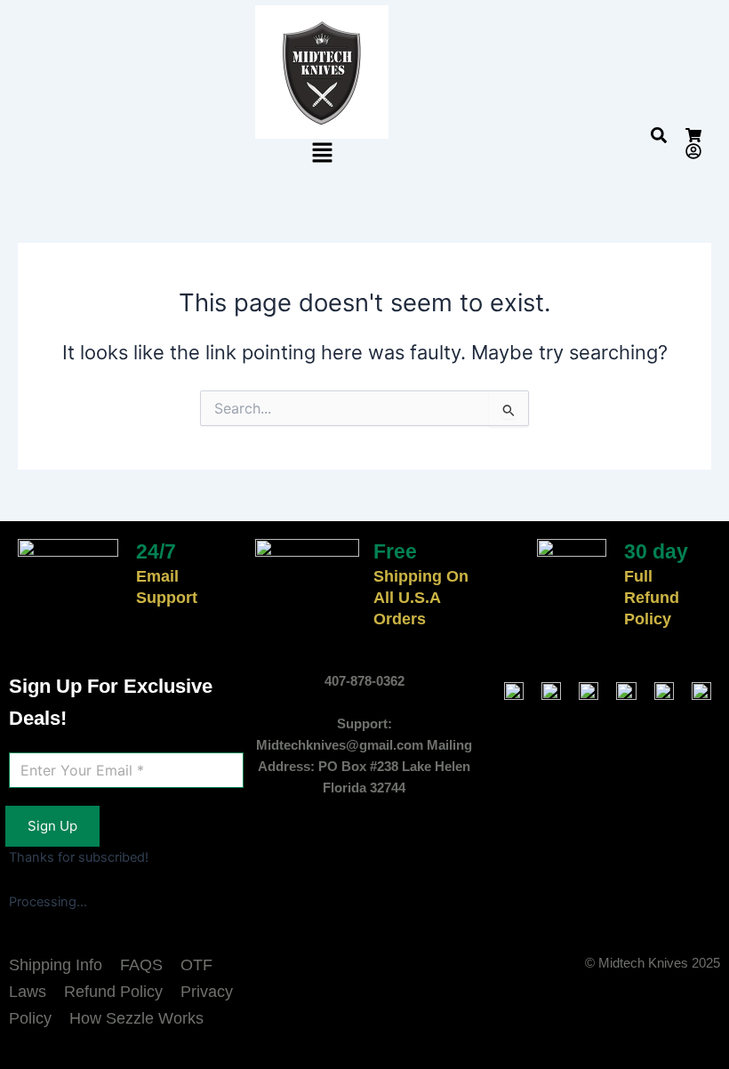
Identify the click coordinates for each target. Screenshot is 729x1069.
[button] (322, 153)
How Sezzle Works (136, 1018)
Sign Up (52, 825)
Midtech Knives (643, 963)
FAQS (141, 965)
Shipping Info (55, 965)
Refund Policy (113, 992)
